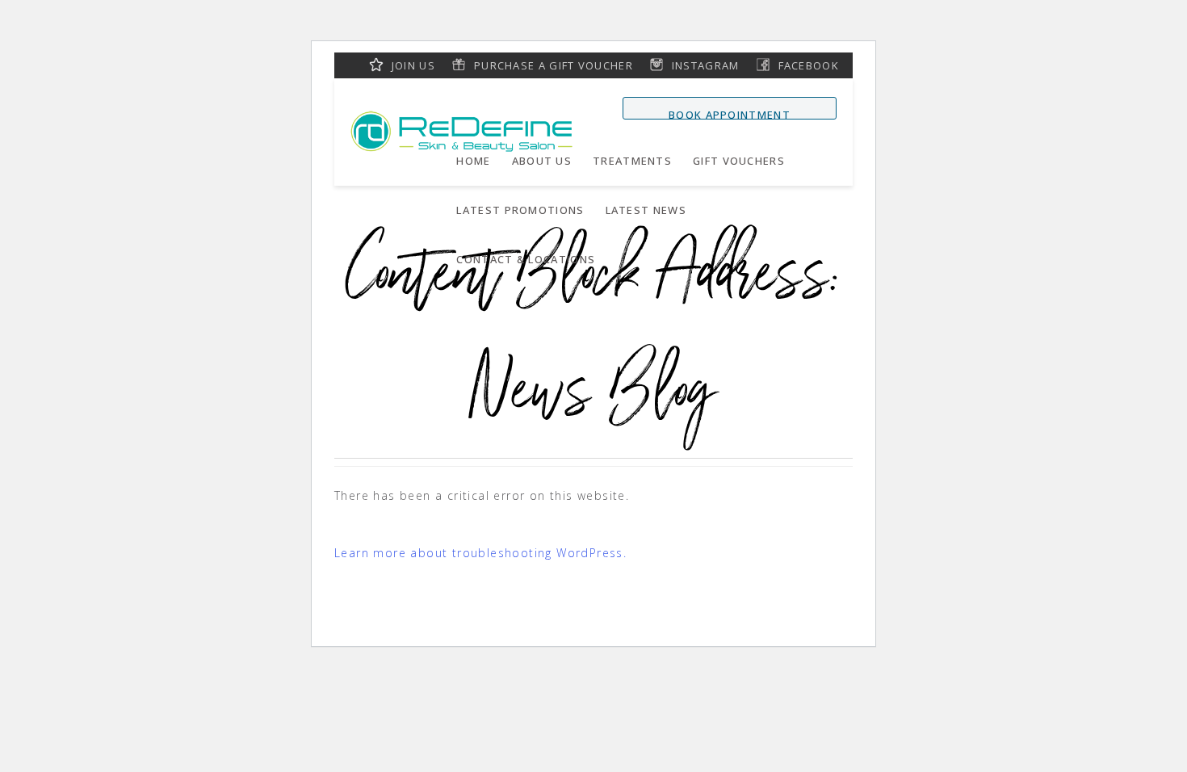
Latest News (646, 210)
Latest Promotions (520, 210)
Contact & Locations (525, 259)
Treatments (632, 160)
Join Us (413, 65)
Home (473, 160)
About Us (542, 160)
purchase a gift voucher (553, 65)
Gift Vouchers (739, 160)
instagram (706, 65)
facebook (808, 65)
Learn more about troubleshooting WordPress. (480, 552)
